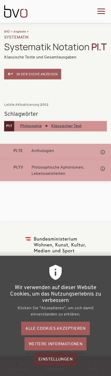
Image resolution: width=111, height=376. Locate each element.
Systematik (16, 37)
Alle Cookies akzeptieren (55, 329)
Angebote (19, 32)
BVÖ (7, 32)
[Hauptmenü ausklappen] (101, 11)
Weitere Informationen (55, 344)
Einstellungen (55, 359)
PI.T (9, 126)
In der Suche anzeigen (37, 74)
